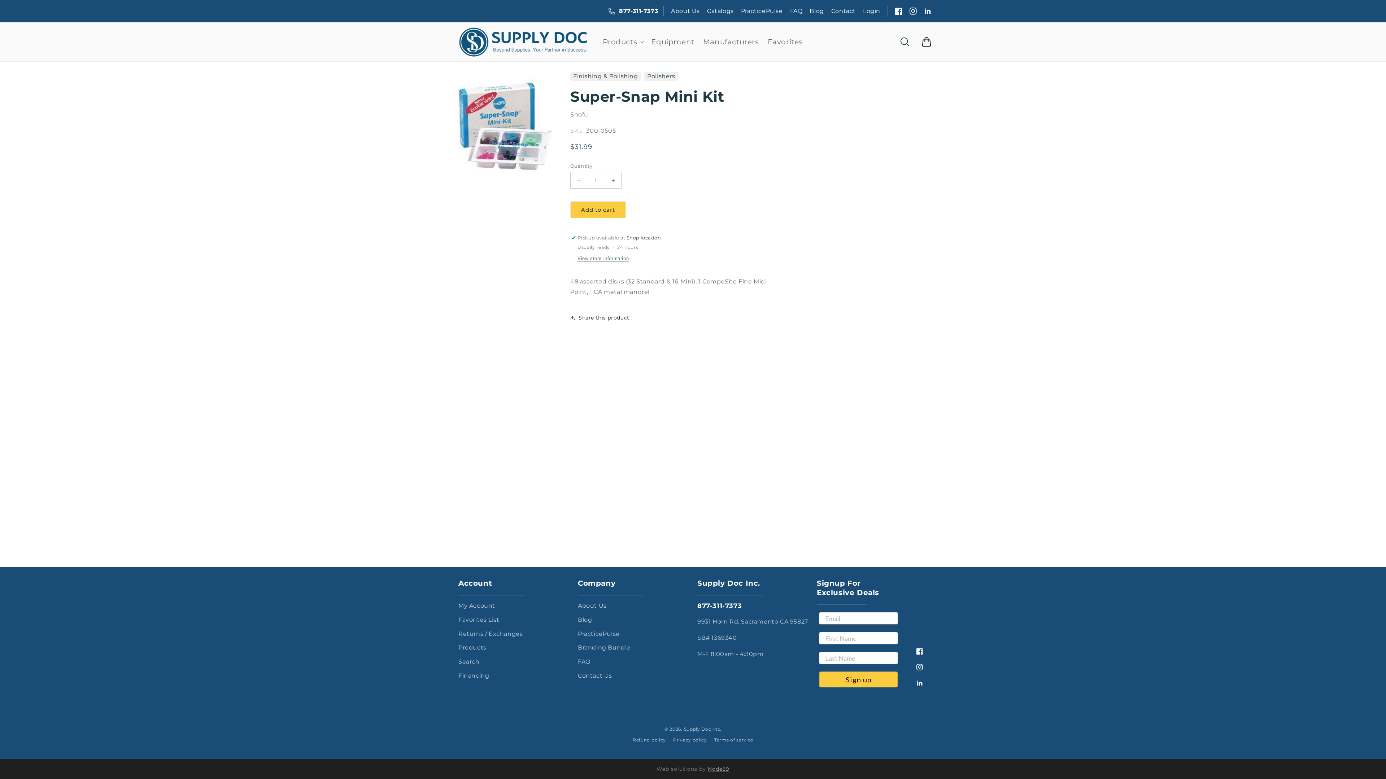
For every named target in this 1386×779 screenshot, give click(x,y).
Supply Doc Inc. (703, 729)
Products (472, 647)
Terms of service (733, 740)
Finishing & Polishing (605, 76)
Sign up (859, 679)
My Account (476, 605)
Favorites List (478, 619)
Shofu (579, 114)
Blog (817, 11)
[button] (622, 42)
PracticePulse (762, 11)
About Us (685, 11)
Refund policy (649, 740)
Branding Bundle (604, 647)
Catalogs (720, 11)
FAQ (796, 11)
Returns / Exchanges (490, 633)
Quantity (581, 166)
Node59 (718, 769)
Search (469, 661)
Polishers (661, 76)
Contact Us (595, 675)
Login (871, 11)
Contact (843, 11)
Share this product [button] (604, 317)
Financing (473, 675)
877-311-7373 (638, 11)
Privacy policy (690, 740)
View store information (603, 258)
